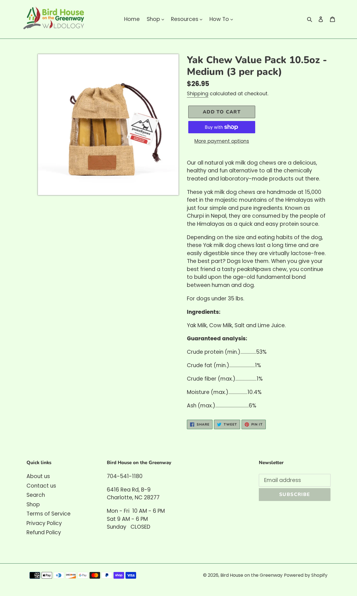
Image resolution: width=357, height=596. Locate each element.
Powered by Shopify (305, 575)
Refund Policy (43, 532)
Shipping (197, 93)
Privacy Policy (44, 523)
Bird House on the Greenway (251, 575)
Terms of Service (48, 513)
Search (35, 495)
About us (38, 476)
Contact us (41, 486)
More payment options (221, 141)
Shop (33, 504)
